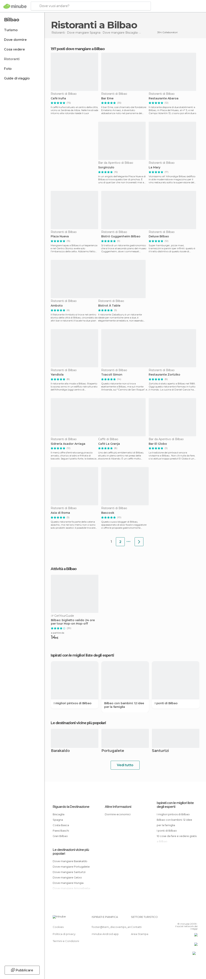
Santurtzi (160, 751)
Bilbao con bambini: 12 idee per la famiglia (124, 705)
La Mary (154, 167)
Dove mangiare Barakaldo (70, 861)
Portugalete (112, 751)
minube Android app (105, 934)
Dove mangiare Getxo (67, 877)
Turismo (11, 30)
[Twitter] (184, 918)
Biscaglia (58, 814)
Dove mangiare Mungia (68, 882)
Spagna (58, 819)
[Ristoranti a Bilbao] (139, 541)
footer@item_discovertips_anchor (114, 927)
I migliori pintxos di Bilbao (72, 703)
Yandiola (57, 374)
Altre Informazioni (118, 807)
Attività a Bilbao (63, 569)
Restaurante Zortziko (164, 374)
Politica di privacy (64, 934)
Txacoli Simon (111, 374)
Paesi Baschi (61, 830)
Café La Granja (109, 444)
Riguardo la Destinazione (71, 807)
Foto (8, 69)
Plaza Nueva (60, 236)
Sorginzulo (106, 167)
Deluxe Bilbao (159, 236)
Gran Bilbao (60, 836)
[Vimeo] (190, 918)
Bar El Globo (158, 444)
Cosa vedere (14, 49)
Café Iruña (58, 98)
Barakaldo (60, 751)
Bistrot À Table (109, 305)
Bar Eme (107, 98)
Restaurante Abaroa (163, 98)
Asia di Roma (60, 513)
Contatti (136, 927)
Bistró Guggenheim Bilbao (120, 236)
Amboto (57, 305)
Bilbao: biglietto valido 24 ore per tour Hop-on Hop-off (73, 622)
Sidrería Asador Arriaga (68, 444)
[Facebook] (179, 918)
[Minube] (15, 6)
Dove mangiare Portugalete (71, 866)
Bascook (107, 513)
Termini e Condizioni (66, 941)
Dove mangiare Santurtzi (69, 872)
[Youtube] (195, 918)
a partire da (57, 632)
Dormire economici (118, 814)
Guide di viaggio (17, 78)
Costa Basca (61, 825)
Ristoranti (12, 59)
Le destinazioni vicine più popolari (78, 723)
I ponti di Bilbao (166, 703)
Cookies (58, 927)
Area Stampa (139, 934)
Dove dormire (15, 40)
